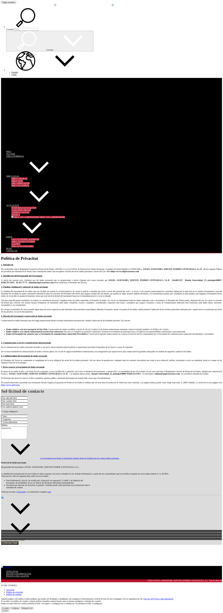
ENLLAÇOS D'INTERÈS (22, 246)
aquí (49, 492)
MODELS (15, 215)
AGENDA (15, 244)
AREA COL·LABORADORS (52, 217)
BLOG (9, 248)
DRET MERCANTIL (20, 183)
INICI (8, 152)
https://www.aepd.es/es (10, 385)
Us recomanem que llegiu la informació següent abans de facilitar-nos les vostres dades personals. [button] (79, 458)
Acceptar (5, 608)
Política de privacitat (14, 592)
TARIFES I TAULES (20, 212)
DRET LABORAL (19, 178)
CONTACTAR (9, 543)
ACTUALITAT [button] (13, 205)
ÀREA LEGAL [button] (13, 176)
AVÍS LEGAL (12, 571)
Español (14, 72)
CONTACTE (11, 251)
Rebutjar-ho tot (27, 608)
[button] (29, 27)
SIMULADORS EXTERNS (23, 241)
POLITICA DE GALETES (17, 576)
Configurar (15, 608)
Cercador (10, 29)
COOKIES (5, 611)
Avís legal (10, 590)
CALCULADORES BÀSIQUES (25, 239)
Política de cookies (13, 594)
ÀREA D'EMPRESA (15, 156)
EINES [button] (9, 237)
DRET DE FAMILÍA (20, 185)
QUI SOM (10, 154)
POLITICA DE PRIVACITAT (18, 574)
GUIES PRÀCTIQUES (21, 210)
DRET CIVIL (17, 181)
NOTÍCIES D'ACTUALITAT (23, 208)
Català (14, 75)
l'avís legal (21, 492)
